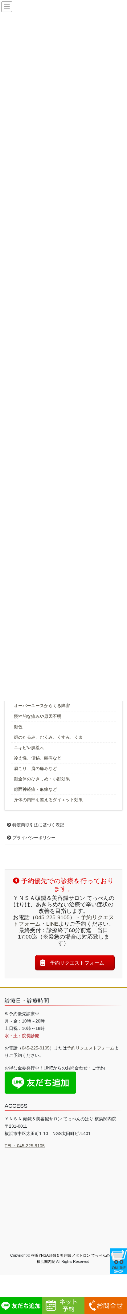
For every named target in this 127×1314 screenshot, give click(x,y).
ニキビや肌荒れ (29, 747)
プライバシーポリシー (33, 837)
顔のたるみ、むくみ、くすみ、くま (48, 737)
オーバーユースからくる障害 (42, 705)
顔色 (18, 726)
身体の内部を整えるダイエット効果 (48, 799)
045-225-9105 (52, 917)
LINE (52, 924)
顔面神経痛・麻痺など (35, 789)
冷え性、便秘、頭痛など (37, 758)
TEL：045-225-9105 (25, 1145)
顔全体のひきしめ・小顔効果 (42, 778)
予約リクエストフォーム (90, 1047)
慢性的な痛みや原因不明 (37, 716)
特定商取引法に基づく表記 (37, 824)
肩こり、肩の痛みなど (35, 768)
